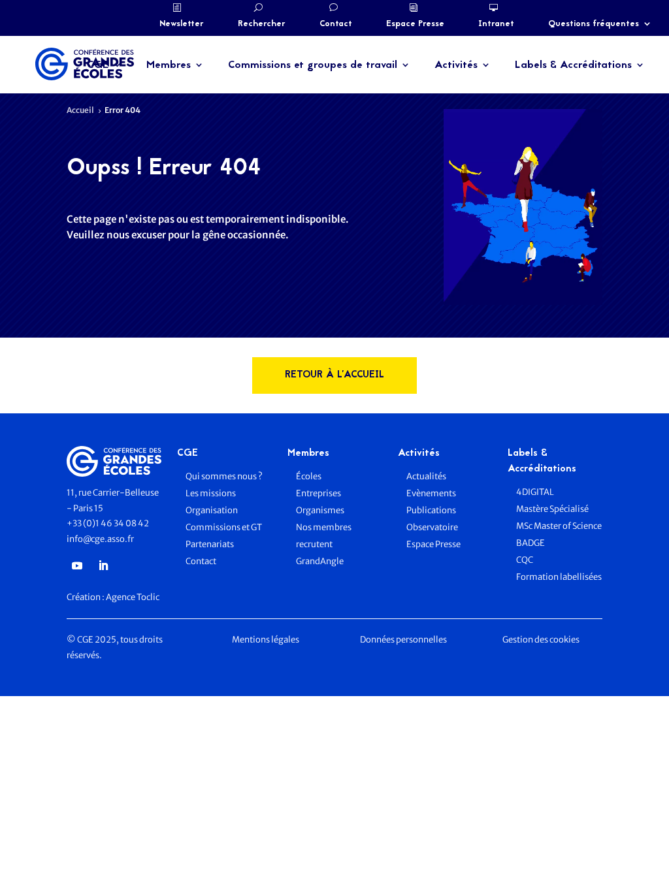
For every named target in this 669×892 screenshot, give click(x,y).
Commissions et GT (224, 527)
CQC (524, 559)
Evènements (431, 493)
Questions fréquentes (593, 24)
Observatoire (432, 527)
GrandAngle (320, 561)
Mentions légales (265, 639)
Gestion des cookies (540, 639)
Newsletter (181, 24)
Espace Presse (415, 24)
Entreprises (318, 493)
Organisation (212, 510)
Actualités (426, 476)
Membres (168, 65)
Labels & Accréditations (573, 65)
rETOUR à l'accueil (334, 375)
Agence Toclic (132, 597)
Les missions (211, 493)
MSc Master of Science (559, 526)
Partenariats (210, 544)
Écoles (308, 476)
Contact (335, 24)
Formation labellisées (559, 576)
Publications (431, 510)
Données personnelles (403, 639)
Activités (456, 65)
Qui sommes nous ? (224, 476)
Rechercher (262, 24)
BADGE (530, 543)
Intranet (496, 24)
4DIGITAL (535, 492)
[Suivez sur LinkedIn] (103, 565)
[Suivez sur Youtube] (77, 565)
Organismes (320, 510)
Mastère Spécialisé (552, 509)
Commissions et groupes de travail (312, 65)
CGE (98, 65)
